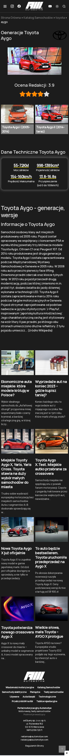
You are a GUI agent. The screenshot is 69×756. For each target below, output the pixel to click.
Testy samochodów (54, 692)
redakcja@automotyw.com (34, 739)
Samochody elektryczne (14, 692)
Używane (14, 696)
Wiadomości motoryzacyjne (20, 687)
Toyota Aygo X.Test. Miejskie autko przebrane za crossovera (51, 467)
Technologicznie (47, 696)
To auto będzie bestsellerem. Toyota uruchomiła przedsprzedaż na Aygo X (51, 557)
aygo (4, 22)
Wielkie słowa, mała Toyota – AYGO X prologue (49, 632)
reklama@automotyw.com (34, 736)
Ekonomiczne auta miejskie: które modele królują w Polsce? (16, 388)
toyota (60, 18)
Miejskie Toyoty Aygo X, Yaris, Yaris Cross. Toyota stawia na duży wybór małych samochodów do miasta (16, 473)
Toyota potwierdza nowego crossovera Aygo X (17, 632)
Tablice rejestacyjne (46, 701)
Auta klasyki (29, 696)
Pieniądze (35, 692)
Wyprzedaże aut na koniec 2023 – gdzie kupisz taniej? (51, 388)
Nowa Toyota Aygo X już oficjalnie (16, 550)
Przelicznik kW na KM (22, 701)
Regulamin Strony (34, 745)
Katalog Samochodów (38, 18)
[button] (5, 6)
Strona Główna (11, 18)
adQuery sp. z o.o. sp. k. (34, 720)
